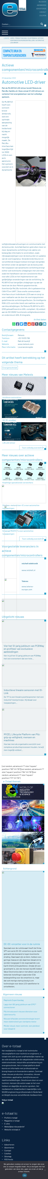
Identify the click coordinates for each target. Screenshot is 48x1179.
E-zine (7, 1123)
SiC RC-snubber (9, 420)
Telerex (25, 581)
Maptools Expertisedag (14, 1000)
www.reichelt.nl (28, 570)
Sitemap (7, 1156)
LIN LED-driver (8, 443)
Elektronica (32, 38)
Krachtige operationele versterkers (17, 482)
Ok (25, 1175)
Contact (43, 12)
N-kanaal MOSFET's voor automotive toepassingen (17, 532)
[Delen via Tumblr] (36, 324)
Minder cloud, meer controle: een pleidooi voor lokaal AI (22, 1027)
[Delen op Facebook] (17, 324)
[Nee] (45, 1170)
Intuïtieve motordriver (12, 397)
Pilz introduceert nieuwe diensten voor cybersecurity (20, 1013)
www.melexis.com (26, 344)
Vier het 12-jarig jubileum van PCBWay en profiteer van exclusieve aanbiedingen (24, 648)
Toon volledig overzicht (32, 447)
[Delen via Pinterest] (33, 324)
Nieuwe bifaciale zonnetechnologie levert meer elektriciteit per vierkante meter (22, 1020)
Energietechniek (10, 368)
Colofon (42, 16)
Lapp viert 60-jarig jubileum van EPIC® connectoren (20, 1005)
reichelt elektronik (30, 563)
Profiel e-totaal (10, 1118)
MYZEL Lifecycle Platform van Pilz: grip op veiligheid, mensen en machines (22, 737)
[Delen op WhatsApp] (13, 324)
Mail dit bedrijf (24, 341)
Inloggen (42, 2)
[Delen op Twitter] (21, 324)
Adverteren (41, 9)
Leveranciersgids (25, 347)
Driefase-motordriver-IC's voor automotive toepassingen (20, 506)
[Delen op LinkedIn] (25, 324)
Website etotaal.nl (12, 1129)
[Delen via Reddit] (29, 324)
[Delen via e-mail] (44, 324)
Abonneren (41, 5)
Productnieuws (21, 38)
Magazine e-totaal (12, 1120)
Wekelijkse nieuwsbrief (14, 1126)
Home (12, 38)
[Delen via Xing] (40, 324)
